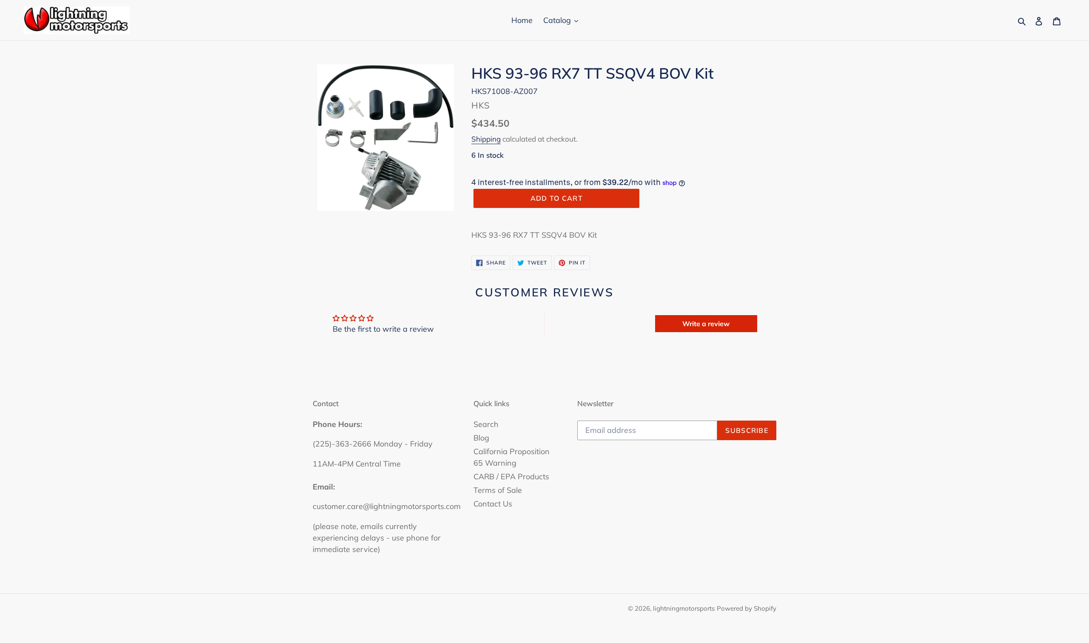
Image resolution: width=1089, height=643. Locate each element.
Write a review (706, 323)
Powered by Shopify (746, 608)
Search (486, 424)
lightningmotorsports (684, 608)
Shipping (486, 138)
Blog (481, 438)
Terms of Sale (497, 490)
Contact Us (492, 504)
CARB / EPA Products (511, 476)
